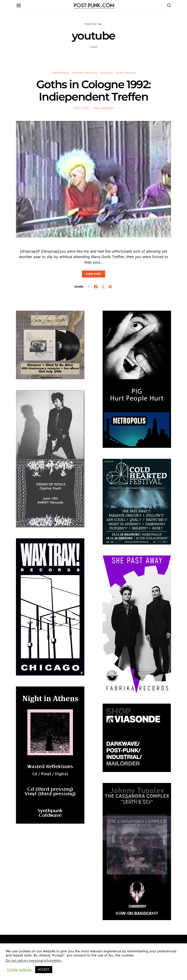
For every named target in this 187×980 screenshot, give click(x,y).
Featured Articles (84, 72)
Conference (60, 72)
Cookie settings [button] (19, 970)
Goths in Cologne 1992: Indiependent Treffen (93, 90)
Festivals (106, 72)
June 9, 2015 (81, 108)
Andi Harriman (103, 108)
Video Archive (125, 72)
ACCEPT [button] (43, 969)
